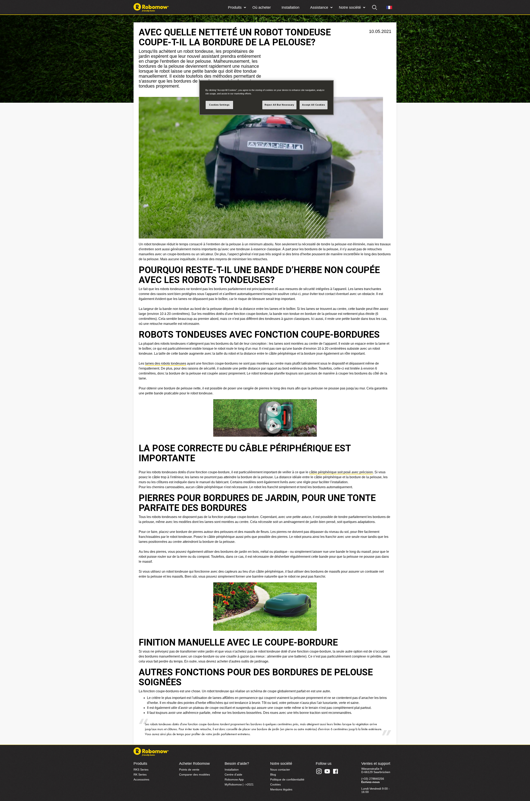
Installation (290, 7)
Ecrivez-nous (370, 782)
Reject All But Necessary (279, 105)
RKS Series (141, 769)
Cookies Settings (219, 105)
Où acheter (261, 7)
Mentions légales (281, 789)
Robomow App (234, 779)
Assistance (319, 7)
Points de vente (189, 769)
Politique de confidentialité (287, 779)
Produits (235, 7)
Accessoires (141, 779)
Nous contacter (280, 769)
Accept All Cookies (313, 105)
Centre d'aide (233, 774)
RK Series (140, 774)
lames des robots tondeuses (165, 363)
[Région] (389, 7)
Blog (273, 774)
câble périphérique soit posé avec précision (341, 472)
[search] (374, 7)
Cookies (275, 784)
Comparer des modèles (194, 774)
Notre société (350, 7)
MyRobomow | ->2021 (239, 784)
